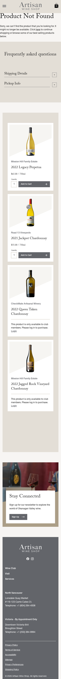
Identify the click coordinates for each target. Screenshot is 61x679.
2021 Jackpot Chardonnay (29, 239)
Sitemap (8, 660)
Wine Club (10, 568)
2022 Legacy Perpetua (26, 168)
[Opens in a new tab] (27, 559)
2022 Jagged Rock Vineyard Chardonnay (30, 387)
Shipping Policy (12, 670)
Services (9, 579)
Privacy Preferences (14, 665)
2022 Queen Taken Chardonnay (24, 312)
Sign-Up (15, 517)
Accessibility (10, 655)
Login (14, 331)
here (38, 30)
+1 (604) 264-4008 (26, 606)
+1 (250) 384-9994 (26, 632)
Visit (7, 574)
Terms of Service (12, 650)
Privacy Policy (11, 645)
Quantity (14, 179)
